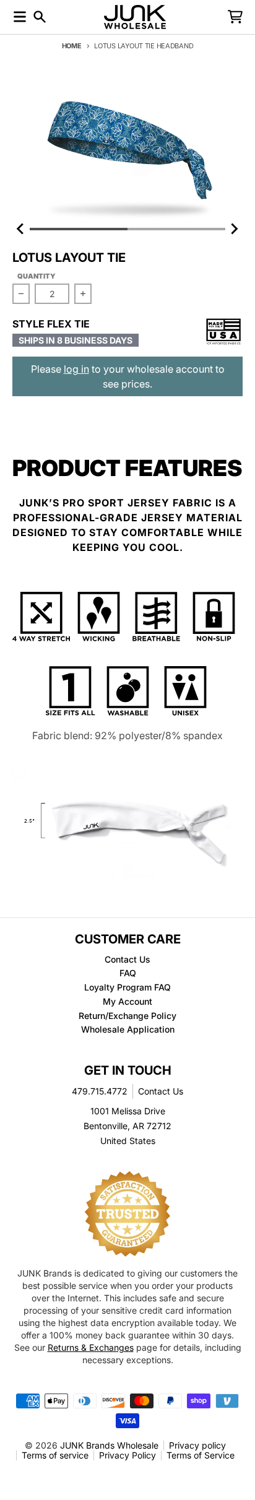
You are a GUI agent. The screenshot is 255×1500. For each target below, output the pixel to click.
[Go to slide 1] (78, 229)
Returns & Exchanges (91, 1347)
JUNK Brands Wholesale (109, 1445)
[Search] (39, 16)
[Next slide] (234, 229)
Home (72, 45)
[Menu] (19, 16)
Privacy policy (197, 1445)
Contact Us (160, 1091)
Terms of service (55, 1455)
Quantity (36, 276)
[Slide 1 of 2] (127, 149)
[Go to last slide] (21, 229)
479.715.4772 (99, 1091)
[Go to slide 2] (176, 229)
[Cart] (235, 16)
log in (76, 369)
